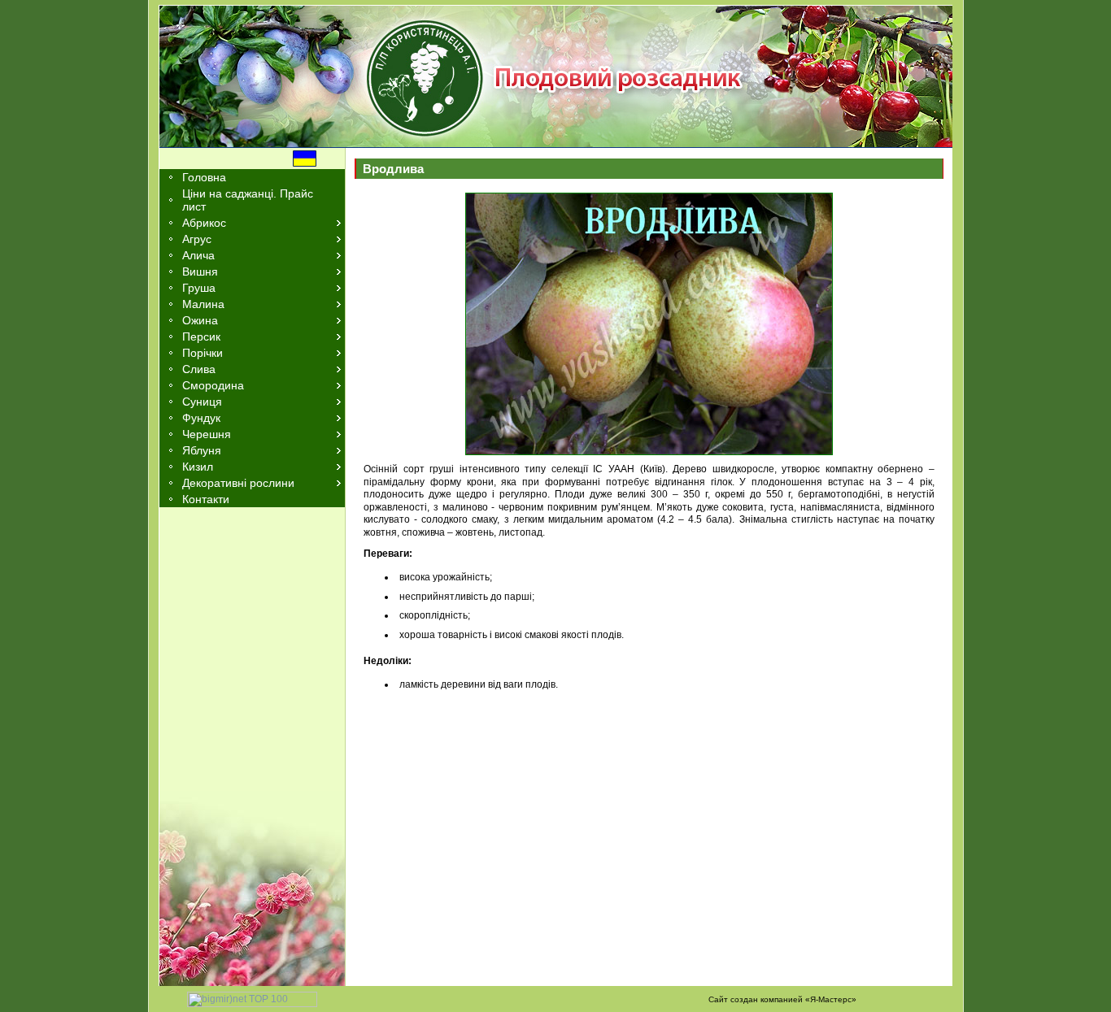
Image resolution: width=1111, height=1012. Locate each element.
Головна (204, 177)
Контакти (205, 499)
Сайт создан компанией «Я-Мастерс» (782, 999)
